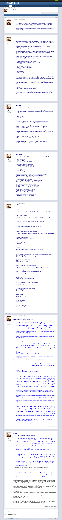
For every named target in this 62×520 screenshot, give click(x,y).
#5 (55, 201)
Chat (18, 5)
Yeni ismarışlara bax (53, 5)
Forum (10, 5)
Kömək (17, 518)
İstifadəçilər (14, 5)
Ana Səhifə (6, 5)
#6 (55, 313)
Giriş (53, 0)
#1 (55, 17)
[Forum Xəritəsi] (57, 6)
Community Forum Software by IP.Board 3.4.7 (52, 518)
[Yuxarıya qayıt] (31, 518)
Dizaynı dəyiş (7, 518)
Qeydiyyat (56, 0)
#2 (55, 34)
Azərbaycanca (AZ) (12, 518)
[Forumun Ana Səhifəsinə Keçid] (12, 3)
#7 (55, 429)
